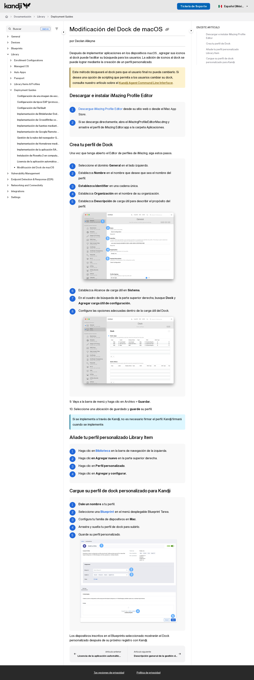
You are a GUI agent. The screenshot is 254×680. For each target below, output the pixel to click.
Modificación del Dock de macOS (35, 167)
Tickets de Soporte (193, 6)
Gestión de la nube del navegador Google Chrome (38, 137)
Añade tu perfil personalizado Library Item (222, 51)
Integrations (17, 191)
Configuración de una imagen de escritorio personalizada (38, 96)
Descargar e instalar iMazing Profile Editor (225, 36)
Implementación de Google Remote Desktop (38, 131)
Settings (15, 197)
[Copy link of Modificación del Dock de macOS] (167, 30)
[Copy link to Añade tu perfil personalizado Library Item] (159, 438)
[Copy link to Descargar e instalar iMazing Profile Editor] (159, 96)
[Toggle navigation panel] (63, 32)
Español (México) (235, 6)
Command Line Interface (146, 83)
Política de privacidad (148, 672)
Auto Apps (20, 72)
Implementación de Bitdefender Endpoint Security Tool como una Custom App (38, 114)
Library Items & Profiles (27, 84)
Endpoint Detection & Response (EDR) (32, 179)
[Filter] (56, 29)
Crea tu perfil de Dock (218, 43)
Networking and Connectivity (27, 185)
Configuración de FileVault (31, 108)
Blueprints (16, 48)
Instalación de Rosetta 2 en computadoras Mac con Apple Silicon (38, 155)
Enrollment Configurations (28, 60)
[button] (29, 28)
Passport (19, 78)
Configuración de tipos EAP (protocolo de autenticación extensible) (38, 102)
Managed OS (21, 66)
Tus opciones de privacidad (109, 672)
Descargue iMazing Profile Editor (100, 109)
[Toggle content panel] (191, 30)
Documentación (22, 16)
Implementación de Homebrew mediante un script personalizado (38, 143)
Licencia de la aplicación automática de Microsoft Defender (38, 161)
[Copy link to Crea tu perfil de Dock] (119, 145)
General (15, 36)
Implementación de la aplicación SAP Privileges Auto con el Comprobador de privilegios (38, 149)
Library (41, 16)
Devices (15, 42)
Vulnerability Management (25, 173)
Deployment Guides (62, 16)
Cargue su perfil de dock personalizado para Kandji (220, 60)
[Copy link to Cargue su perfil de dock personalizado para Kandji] (176, 491)
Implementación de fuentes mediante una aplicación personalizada (38, 125)
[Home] (17, 6)
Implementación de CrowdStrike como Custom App (38, 119)
